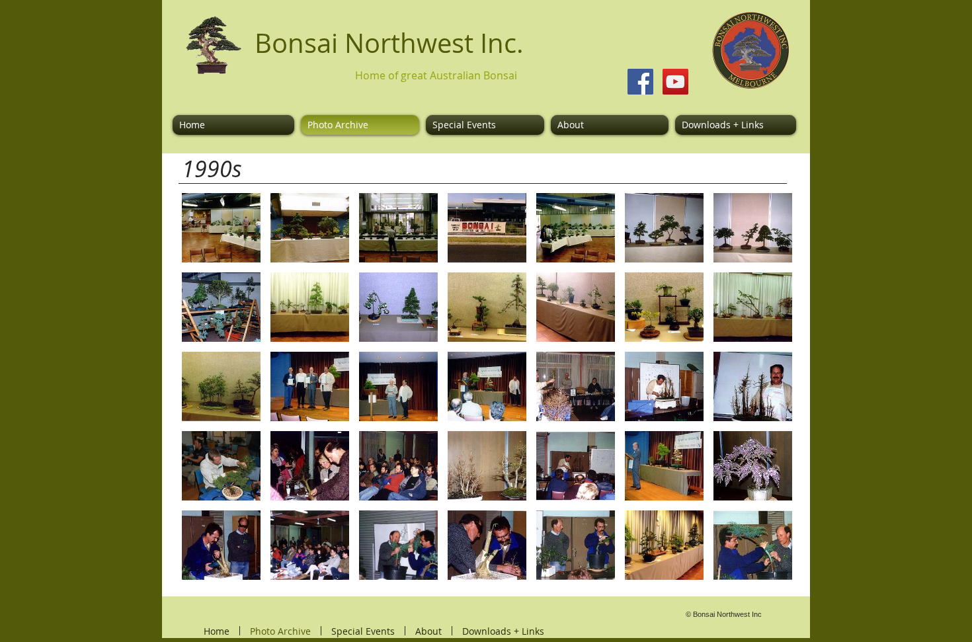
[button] (221, 227)
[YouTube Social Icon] (675, 82)
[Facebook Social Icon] (640, 82)
